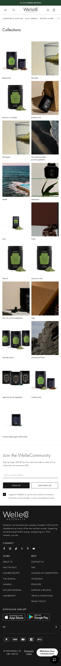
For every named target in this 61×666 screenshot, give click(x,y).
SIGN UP (16, 485)
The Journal (9, 578)
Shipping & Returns (41, 590)
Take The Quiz (10, 567)
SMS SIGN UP (44, 485)
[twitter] (22, 548)
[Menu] (5, 10)
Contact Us (37, 562)
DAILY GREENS (31, 18)
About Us (7, 562)
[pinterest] (28, 548)
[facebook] (4, 548)
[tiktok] (16, 548)
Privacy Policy (38, 601)
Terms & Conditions (42, 595)
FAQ (33, 567)
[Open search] (14, 10)
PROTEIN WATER (46, 18)
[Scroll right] (59, 18)
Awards (7, 584)
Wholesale (37, 578)
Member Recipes (11, 573)
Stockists (36, 584)
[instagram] (10, 548)
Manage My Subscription (44, 573)
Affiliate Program (12, 590)
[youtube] (34, 548)
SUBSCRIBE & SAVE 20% (13, 18)
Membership (9, 595)
